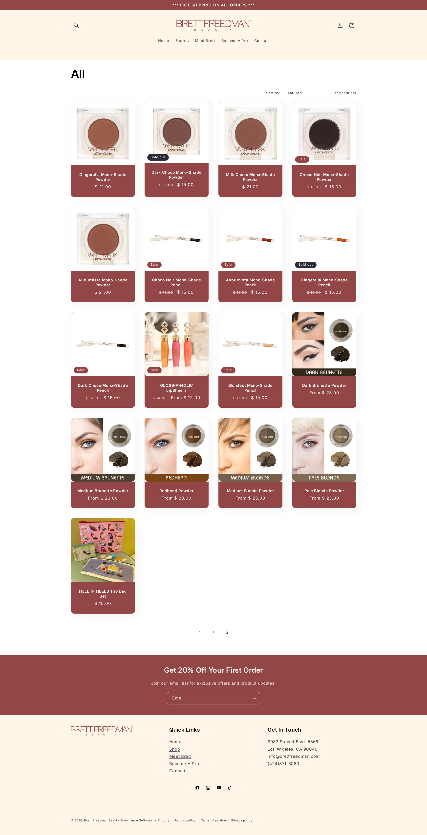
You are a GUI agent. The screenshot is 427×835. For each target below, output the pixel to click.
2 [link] (227, 632)
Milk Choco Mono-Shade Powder (250, 177)
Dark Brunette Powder (324, 385)
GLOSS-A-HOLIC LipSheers (176, 388)
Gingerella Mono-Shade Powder (102, 177)
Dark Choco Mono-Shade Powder (177, 175)
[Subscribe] (254, 698)
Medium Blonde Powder (250, 490)
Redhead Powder (177, 490)
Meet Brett (180, 756)
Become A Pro (184, 763)
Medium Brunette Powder (102, 490)
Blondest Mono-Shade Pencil (250, 388)
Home (175, 741)
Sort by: (273, 93)
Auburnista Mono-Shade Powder (102, 282)
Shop (174, 749)
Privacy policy (241, 820)
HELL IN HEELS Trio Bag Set (103, 594)
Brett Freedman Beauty (101, 820)
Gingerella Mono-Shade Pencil (324, 282)
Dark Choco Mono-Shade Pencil (103, 388)
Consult (177, 770)
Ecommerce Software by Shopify (144, 820)
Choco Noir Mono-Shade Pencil (176, 282)
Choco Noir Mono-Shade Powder (324, 177)
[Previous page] (199, 632)
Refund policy (184, 820)
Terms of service (213, 820)
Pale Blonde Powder (324, 490)
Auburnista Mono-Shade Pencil (250, 282)
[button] (76, 25)
